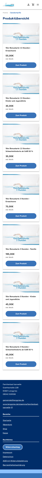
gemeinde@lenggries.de (13, 400)
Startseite (7, 420)
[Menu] (37, 4)
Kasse (5, 433)
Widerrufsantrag (13, 447)
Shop (5, 429)
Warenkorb (7, 424)
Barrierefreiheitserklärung (14, 465)
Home (5, 13)
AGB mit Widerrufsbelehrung (15, 461)
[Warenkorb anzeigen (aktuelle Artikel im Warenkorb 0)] (33, 4)
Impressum (7, 452)
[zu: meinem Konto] (28, 4)
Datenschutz (8, 457)
